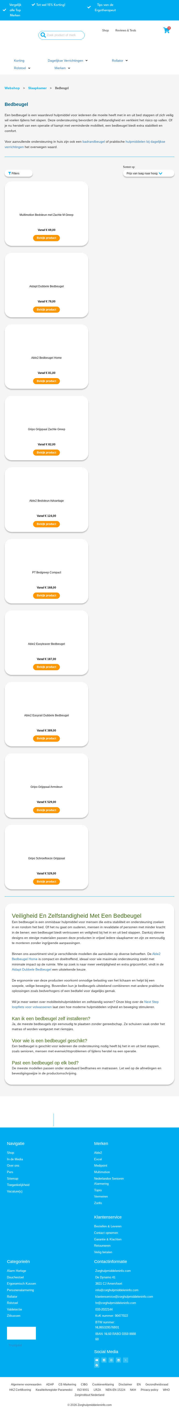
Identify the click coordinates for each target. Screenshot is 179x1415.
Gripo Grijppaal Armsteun (46, 787)
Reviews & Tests (125, 30)
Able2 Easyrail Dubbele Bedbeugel (46, 715)
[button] (68, 61)
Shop (105, 30)
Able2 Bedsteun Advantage (46, 500)
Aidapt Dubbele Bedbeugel (46, 286)
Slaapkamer (37, 88)
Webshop (12, 88)
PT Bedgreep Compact (46, 572)
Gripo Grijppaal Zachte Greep (46, 429)
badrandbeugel (94, 141)
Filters (15, 173)
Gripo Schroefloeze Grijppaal (46, 858)
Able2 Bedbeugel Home (46, 357)
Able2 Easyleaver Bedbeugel (46, 644)
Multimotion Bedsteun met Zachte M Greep (46, 215)
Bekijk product (46, 238)
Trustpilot (15, 1345)
